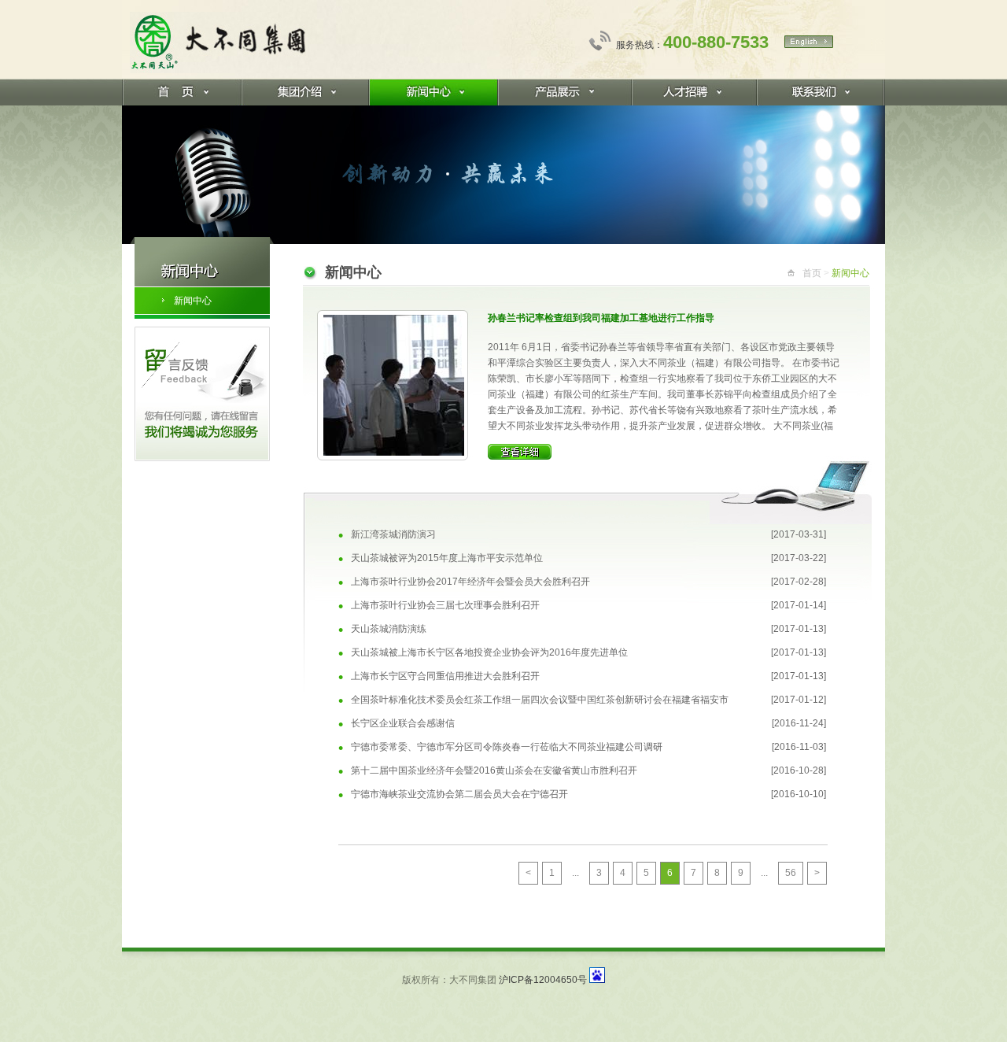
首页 (811, 273)
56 (790, 872)
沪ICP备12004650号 (543, 979)
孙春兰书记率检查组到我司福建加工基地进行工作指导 (601, 317)
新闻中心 (193, 300)
